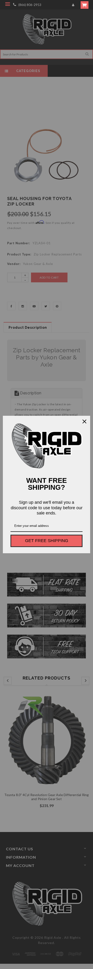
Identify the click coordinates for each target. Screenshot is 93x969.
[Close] (84, 421)
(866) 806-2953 (29, 5)
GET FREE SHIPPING (46, 540)
